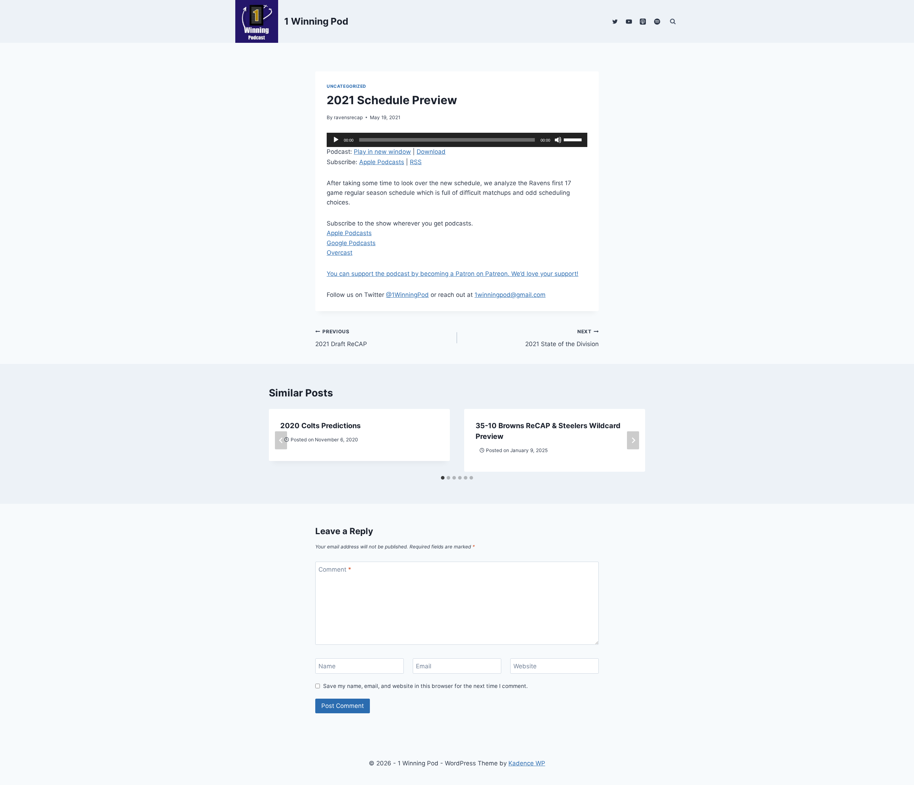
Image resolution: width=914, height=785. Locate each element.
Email (423, 666)
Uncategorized (346, 86)
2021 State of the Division (562, 338)
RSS (416, 162)
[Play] (336, 139)
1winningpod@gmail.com (510, 294)
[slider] (574, 139)
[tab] (443, 478)
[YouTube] (629, 21)
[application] (457, 140)
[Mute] (558, 139)
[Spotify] (657, 21)
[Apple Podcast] (643, 21)
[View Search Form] (673, 21)
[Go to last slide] (281, 440)
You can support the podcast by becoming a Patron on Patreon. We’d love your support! (452, 273)
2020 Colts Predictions (320, 425)
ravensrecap (348, 117)
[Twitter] (615, 21)
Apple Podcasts (381, 162)
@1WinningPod (407, 294)
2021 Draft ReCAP (341, 338)
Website (525, 666)
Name (327, 666)
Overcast (339, 252)
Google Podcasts (351, 243)
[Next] (633, 440)
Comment (334, 569)
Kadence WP (526, 763)
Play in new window (382, 151)
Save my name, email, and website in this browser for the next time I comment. (425, 686)
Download (431, 151)
